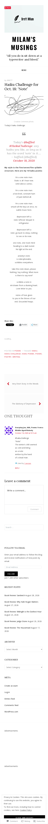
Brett (10, 80)
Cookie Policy (26, 810)
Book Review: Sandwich (14, 595)
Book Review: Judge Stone (15, 621)
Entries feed (9, 698)
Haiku (34, 351)
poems (38, 354)
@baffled (29, 142)
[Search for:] (24, 527)
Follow (11, 573)
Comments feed (11, 705)
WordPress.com (11, 711)
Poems (18, 351)
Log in (7, 692)
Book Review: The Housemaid (17, 628)
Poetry (7, 357)
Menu (24, 70)
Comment (34, 509)
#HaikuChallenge (20, 146)
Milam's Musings (24, 43)
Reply (17, 468)
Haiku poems (28, 354)
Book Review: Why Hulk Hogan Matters (21, 602)
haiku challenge (12, 354)
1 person (27, 463)
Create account (11, 686)
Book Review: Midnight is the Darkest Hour (22, 611)
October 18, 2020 (24, 160)
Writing (16, 357)
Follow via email (14, 548)
